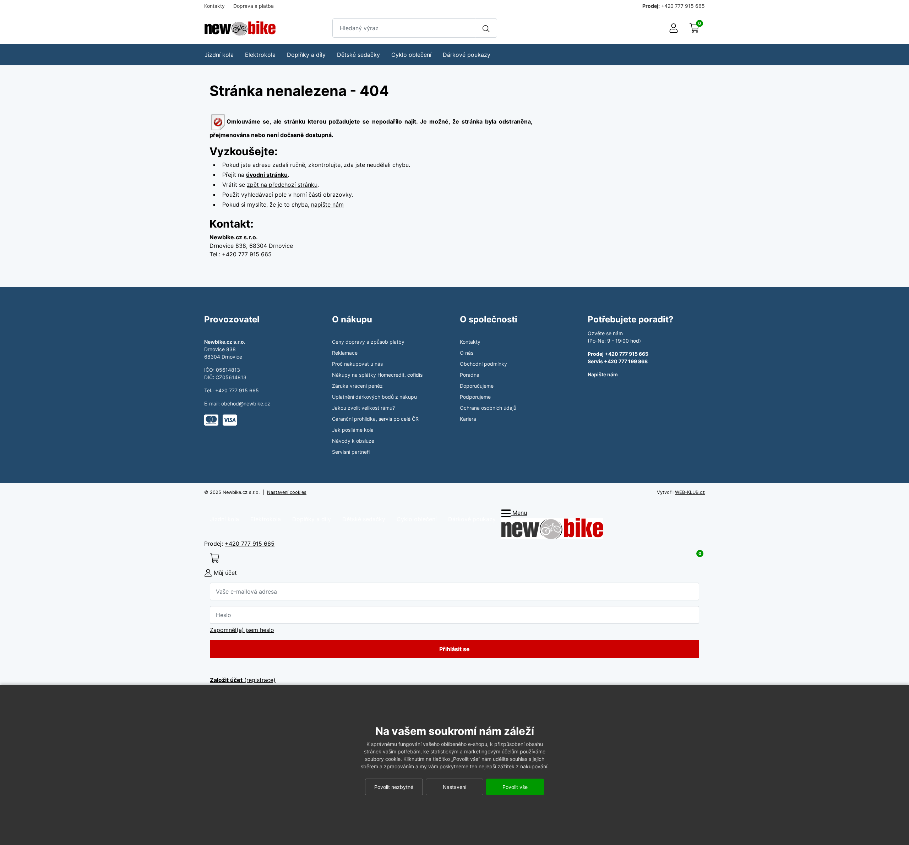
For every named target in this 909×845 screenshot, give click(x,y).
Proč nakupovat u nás (357, 364)
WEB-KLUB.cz (690, 492)
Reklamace (345, 353)
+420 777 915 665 (683, 6)
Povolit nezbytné (393, 787)
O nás (466, 353)
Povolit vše (515, 787)
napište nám (327, 204)
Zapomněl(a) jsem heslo (242, 629)
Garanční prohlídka (354, 419)
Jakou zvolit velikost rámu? (363, 408)
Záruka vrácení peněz (357, 386)
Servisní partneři (351, 452)
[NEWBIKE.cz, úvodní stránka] (240, 28)
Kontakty (214, 6)
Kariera (468, 419)
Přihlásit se (454, 649)
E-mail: (212, 403)
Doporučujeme (477, 386)
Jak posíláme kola (353, 430)
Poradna (469, 375)
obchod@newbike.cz (245, 403)
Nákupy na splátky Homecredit (368, 375)
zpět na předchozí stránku (282, 184)
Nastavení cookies (286, 492)
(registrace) (243, 679)
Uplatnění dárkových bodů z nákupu (374, 397)
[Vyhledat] (486, 28)
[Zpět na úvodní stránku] (552, 527)
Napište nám (603, 374)
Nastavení (454, 787)
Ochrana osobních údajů (488, 408)
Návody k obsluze (353, 441)
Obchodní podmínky (483, 364)
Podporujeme (475, 397)
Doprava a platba (253, 6)
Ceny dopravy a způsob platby (368, 342)
